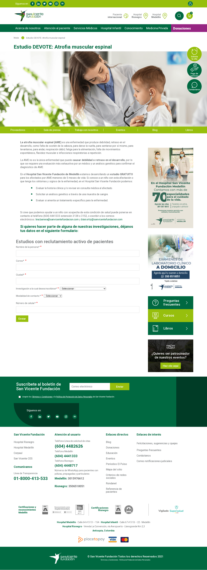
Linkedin (38, 3)
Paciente (115, 15)
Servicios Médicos (85, 28)
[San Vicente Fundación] (29, 15)
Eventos (120, 130)
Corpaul (18, 453)
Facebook (32, 3)
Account (190, 3)
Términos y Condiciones (42, 397)
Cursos (168, 315)
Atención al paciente (57, 28)
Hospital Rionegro (24, 442)
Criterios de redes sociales (116, 476)
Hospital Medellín (24, 447)
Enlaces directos (117, 434)
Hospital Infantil (111, 28)
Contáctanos (144, 455)
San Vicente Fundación (29, 434)
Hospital (137, 15)
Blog (155, 130)
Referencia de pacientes (114, 490)
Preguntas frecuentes (171, 302)
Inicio (16, 37)
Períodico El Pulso (116, 464)
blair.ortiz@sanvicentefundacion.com (101, 219)
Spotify (62, 3)
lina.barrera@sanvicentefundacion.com (57, 219)
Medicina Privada (157, 28)
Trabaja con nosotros (86, 130)
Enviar (119, 386)
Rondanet (111, 483)
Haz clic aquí (170, 365)
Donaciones (182, 28)
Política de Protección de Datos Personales (74, 397)
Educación (111, 453)
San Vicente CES (23, 458)
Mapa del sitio (114, 469)
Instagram (56, 3)
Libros (189, 130)
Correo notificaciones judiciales (154, 461)
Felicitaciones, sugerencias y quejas (157, 443)
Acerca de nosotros (28, 28)
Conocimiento (134, 28)
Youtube (50, 3)
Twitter (44, 3)
